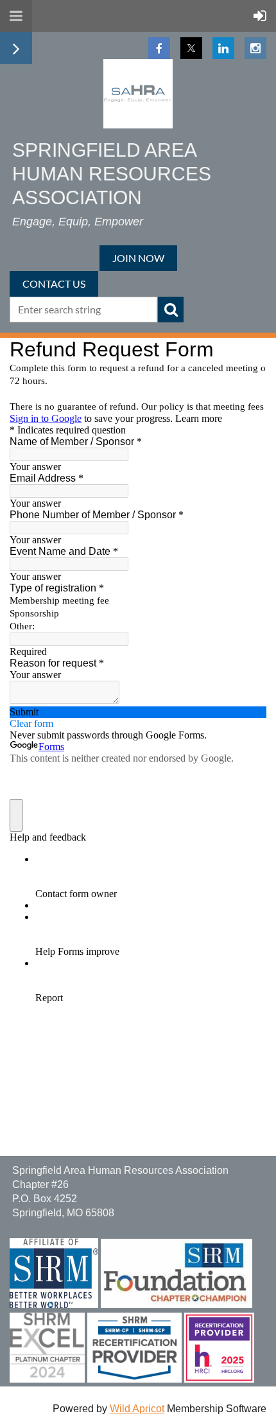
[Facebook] (159, 48)
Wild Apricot (137, 1408)
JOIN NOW (138, 258)
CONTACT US (53, 283)
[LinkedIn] (223, 48)
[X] (191, 48)
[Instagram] (255, 48)
